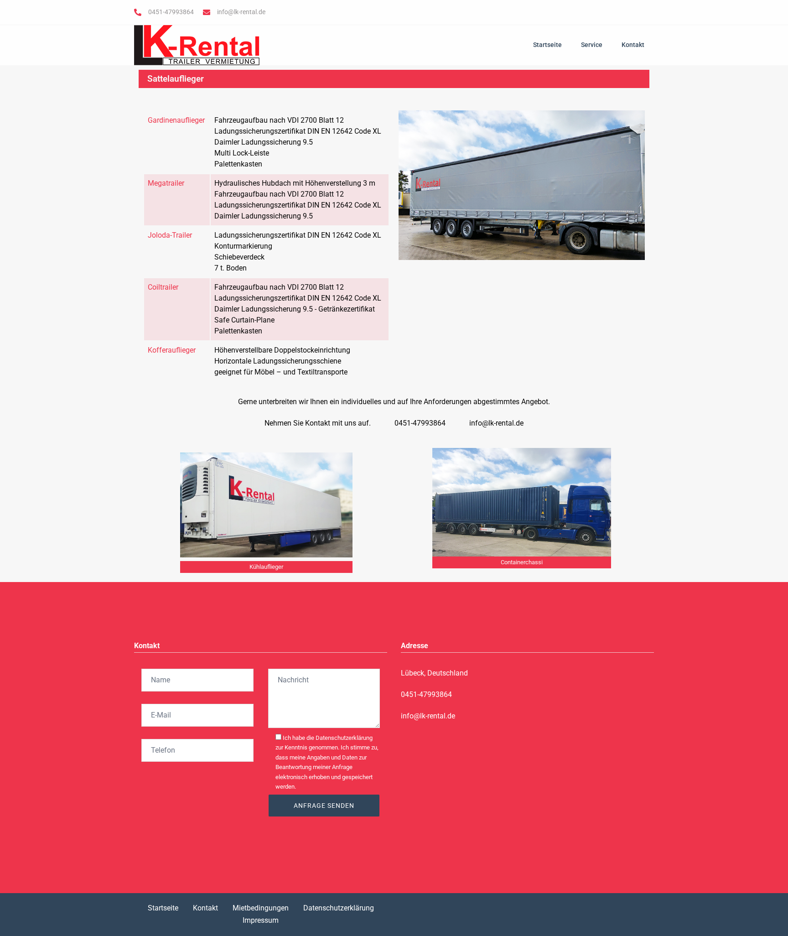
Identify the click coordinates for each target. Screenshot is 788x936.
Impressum (261, 920)
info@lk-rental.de (241, 12)
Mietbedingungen (261, 908)
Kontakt (633, 44)
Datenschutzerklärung (338, 908)
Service (591, 44)
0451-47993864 (171, 12)
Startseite (547, 44)
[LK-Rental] (196, 44)
